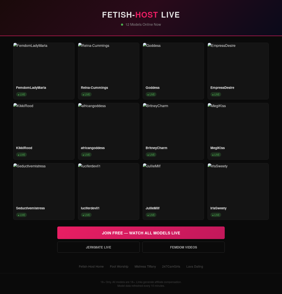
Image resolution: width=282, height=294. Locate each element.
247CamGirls (171, 266)
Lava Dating (194, 266)
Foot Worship (119, 266)
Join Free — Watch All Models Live (141, 233)
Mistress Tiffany (145, 266)
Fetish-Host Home (91, 266)
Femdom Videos (183, 247)
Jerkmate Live (98, 247)
